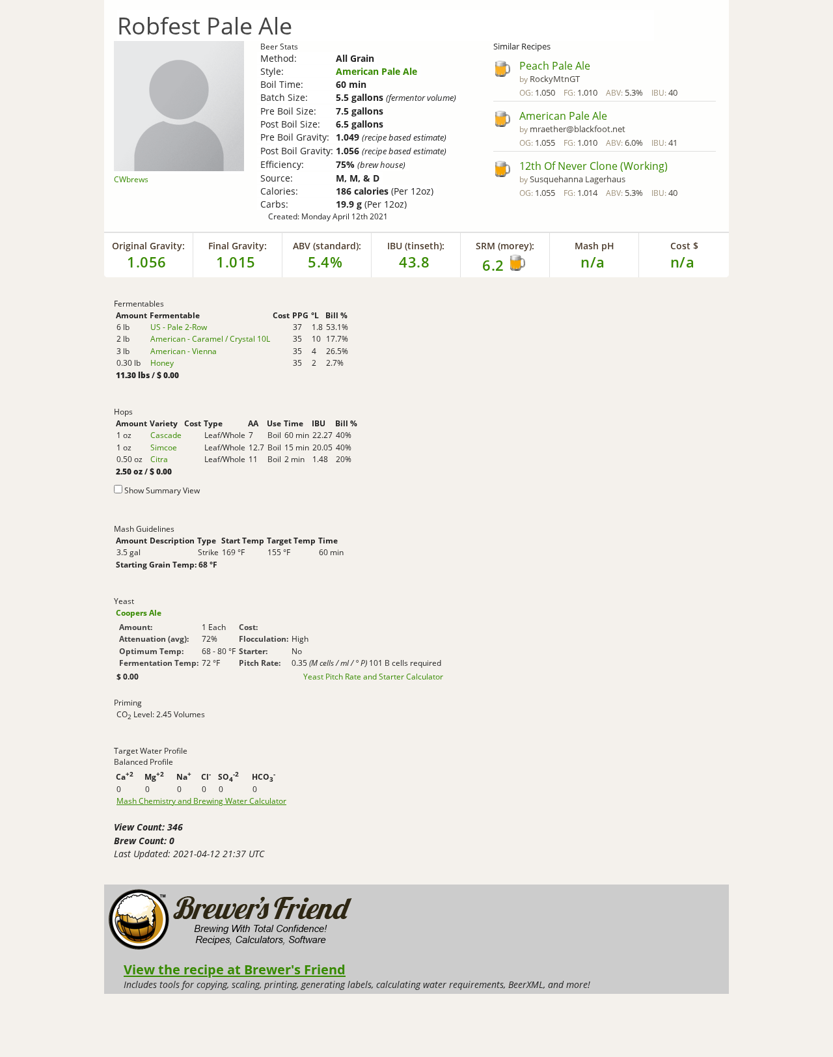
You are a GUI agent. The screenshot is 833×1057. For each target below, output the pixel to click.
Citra (159, 459)
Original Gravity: (148, 246)
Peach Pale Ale (554, 66)
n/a (682, 261)
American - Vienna (183, 351)
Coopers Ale (138, 612)
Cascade (166, 435)
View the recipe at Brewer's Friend (235, 969)
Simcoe (163, 447)
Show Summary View (162, 490)
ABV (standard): (327, 246)
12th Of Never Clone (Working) (593, 166)
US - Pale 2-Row (178, 327)
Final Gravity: (237, 246)
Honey (162, 362)
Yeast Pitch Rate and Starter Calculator (373, 676)
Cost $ (684, 246)
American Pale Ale (376, 71)
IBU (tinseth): (415, 246)
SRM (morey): (505, 246)
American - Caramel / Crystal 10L (210, 338)
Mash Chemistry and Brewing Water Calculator (201, 801)
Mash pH (594, 246)
